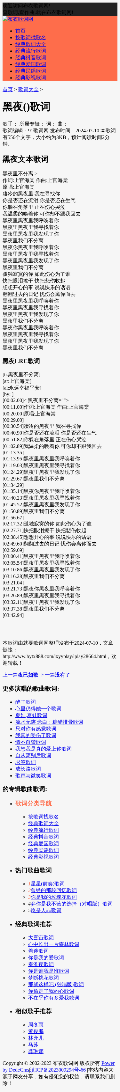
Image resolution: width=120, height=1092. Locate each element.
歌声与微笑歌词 (33, 775)
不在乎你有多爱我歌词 (53, 997)
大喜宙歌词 (41, 937)
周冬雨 (36, 1024)
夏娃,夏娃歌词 (31, 715)
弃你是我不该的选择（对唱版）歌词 (72, 903)
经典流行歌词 (30, 51)
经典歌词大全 (30, 44)
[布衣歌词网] (18, 19)
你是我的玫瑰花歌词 (54, 897)
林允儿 (36, 1038)
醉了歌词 (25, 702)
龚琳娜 (36, 1051)
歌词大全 (28, 89)
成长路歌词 (28, 769)
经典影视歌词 (30, 77)
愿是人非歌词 (46, 910)
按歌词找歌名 (30, 37)
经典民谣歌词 (30, 71)
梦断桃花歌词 (43, 977)
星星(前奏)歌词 (48, 883)
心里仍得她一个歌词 (38, 708)
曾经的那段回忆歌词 (54, 890)
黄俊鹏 (36, 1031)
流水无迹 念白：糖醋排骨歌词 (49, 722)
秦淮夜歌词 (41, 964)
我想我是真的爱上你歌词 (43, 748)
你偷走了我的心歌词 (51, 991)
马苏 (33, 1044)
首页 (20, 30)
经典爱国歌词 (30, 64)
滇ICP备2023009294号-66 (58, 1070)
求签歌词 (25, 762)
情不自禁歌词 (30, 742)
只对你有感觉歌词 (35, 728)
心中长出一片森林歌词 (53, 944)
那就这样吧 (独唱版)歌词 (56, 984)
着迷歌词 (38, 951)
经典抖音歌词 (30, 57)
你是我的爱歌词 (46, 957)
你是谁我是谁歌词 (48, 971)
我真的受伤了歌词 (35, 735)
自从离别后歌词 (33, 755)
